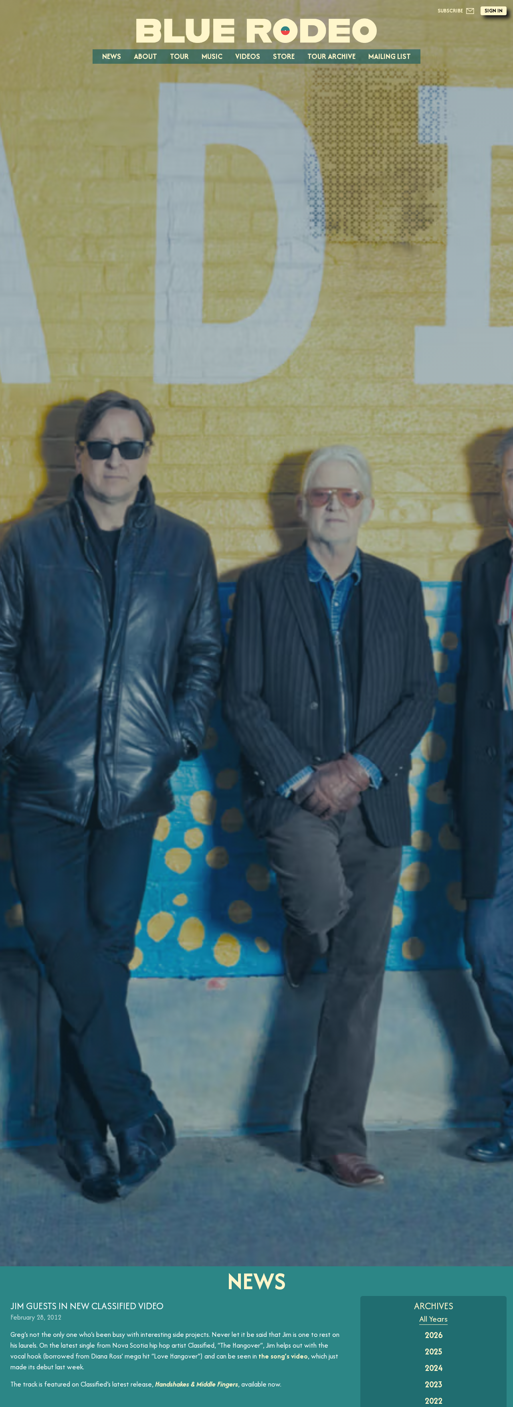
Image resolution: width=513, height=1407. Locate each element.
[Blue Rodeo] (256, 30)
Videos (247, 56)
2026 (433, 1335)
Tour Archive (331, 56)
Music (212, 56)
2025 (433, 1351)
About (145, 56)
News (111, 56)
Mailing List (389, 56)
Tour (179, 56)
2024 (433, 1368)
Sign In (494, 10)
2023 (433, 1384)
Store (284, 56)
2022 (433, 1401)
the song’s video (283, 1356)
